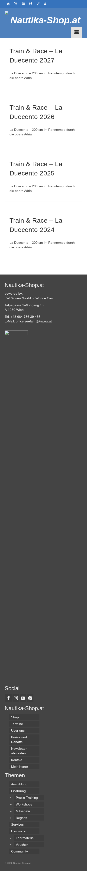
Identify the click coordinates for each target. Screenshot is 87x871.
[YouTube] (23, 698)
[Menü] (76, 32)
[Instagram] (16, 698)
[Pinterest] (30, 698)
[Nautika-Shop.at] (43, 20)
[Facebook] (8, 698)
